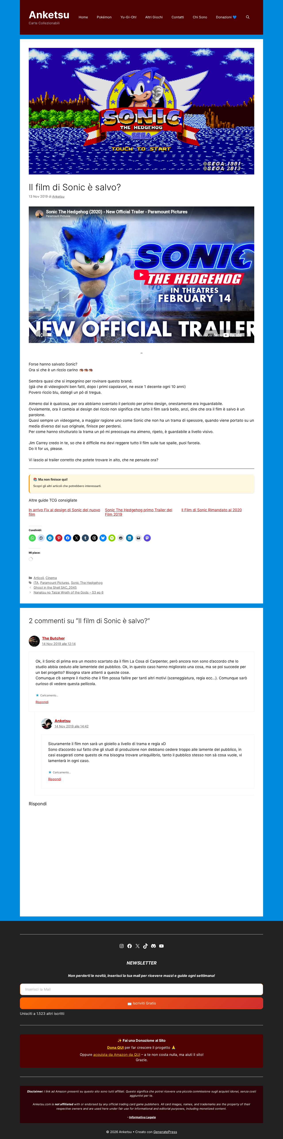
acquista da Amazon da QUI (116, 1054)
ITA (36, 582)
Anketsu (49, 15)
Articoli (39, 578)
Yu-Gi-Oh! (128, 17)
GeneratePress (165, 1132)
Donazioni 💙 (226, 17)
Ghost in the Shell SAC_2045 (55, 587)
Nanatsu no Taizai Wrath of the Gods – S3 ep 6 (68, 592)
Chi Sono (200, 17)
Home (83, 17)
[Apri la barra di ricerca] (247, 17)
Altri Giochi (154, 17)
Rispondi (42, 702)
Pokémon (104, 17)
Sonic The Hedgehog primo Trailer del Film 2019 (138, 512)
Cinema (51, 578)
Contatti (178, 17)
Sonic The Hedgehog (87, 582)
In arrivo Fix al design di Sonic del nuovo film (64, 512)
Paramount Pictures (54, 582)
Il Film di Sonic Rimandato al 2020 (212, 510)
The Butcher (53, 638)
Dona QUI (115, 1047)
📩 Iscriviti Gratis (141, 1003)
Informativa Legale (142, 1117)
